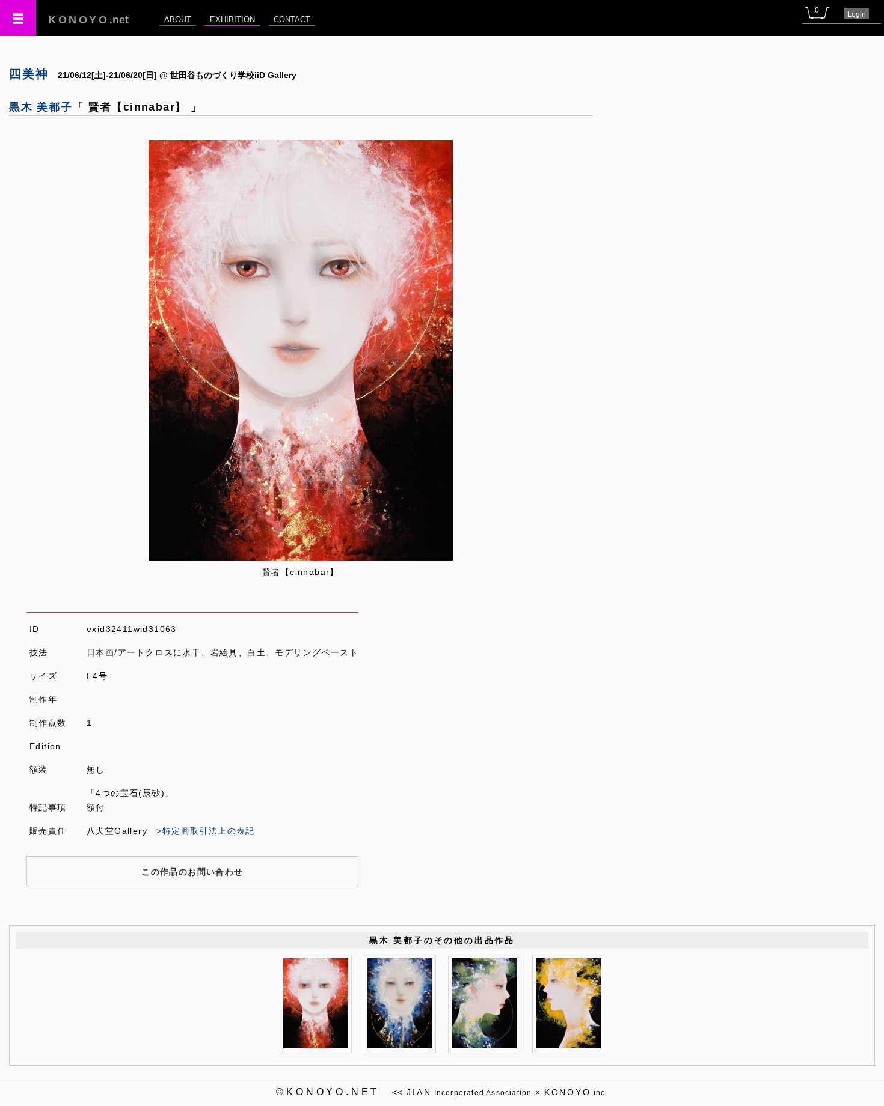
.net (88, 20)
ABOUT (177, 19)
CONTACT (292, 19)
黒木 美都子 (41, 107)
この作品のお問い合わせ (192, 872)
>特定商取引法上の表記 (205, 831)
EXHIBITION (232, 19)
